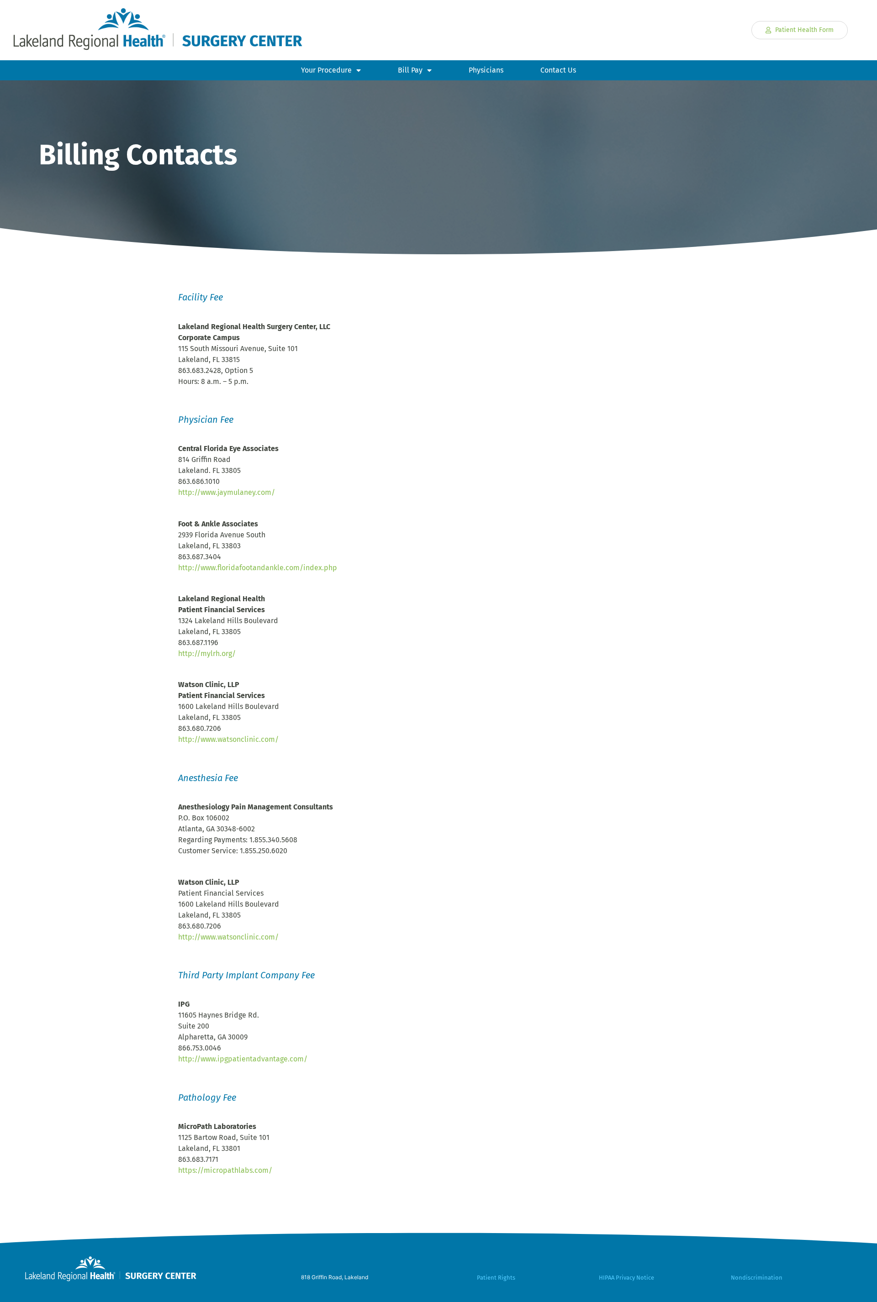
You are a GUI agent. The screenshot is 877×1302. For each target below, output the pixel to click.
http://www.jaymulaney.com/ (226, 492)
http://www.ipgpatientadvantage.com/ (242, 1059)
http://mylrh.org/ (207, 653)
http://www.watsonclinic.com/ (228, 739)
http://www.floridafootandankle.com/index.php (257, 567)
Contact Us (558, 70)
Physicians (486, 70)
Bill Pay (410, 70)
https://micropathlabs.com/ (225, 1170)
